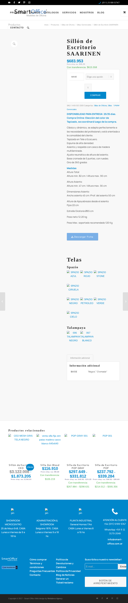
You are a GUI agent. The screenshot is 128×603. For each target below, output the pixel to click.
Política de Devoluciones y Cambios (65, 563)
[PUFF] (125, 301)
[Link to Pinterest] (24, 2)
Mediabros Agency (55, 598)
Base (74, 76)
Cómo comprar (38, 559)
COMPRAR (95, 95)
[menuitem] (17, 12)
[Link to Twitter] (19, 2)
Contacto (35, 574)
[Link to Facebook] (14, 2)
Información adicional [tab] (80, 358)
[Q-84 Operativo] (2, 301)
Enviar (123, 566)
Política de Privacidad (68, 571)
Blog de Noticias (65, 574)
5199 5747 (114, 2)
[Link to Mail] (9, 2)
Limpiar (117, 105)
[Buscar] (28, 27)
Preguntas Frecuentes (42, 571)
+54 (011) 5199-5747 (115, 523)
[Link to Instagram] (29, 2)
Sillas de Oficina (100, 106)
